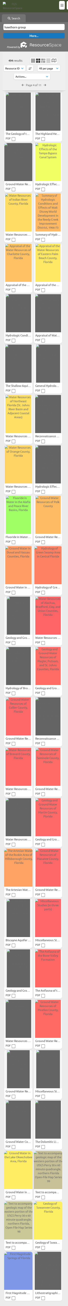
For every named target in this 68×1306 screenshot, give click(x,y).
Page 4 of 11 (34, 85)
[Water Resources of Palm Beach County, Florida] (18, 1019)
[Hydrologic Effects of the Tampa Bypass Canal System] (48, 162)
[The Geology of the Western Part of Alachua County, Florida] (18, 112)
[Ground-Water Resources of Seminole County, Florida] (48, 767)
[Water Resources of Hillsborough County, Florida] (18, 817)
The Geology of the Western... (25, 133)
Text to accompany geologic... (25, 1242)
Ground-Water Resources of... (25, 184)
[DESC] (30, 68)
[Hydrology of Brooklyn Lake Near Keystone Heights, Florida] (18, 666)
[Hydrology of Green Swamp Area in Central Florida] (48, 565)
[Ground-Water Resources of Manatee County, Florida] (48, 868)
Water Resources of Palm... (23, 1041)
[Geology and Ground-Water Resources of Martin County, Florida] (48, 817)
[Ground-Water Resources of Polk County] (48, 515)
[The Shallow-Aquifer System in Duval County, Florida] (18, 364)
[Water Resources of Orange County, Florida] (18, 464)
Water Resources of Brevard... (25, 789)
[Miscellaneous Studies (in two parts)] (48, 1069)
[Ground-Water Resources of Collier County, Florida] (18, 716)
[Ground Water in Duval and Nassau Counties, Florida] (18, 565)
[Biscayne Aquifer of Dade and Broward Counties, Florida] (18, 918)
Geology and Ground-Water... (24, 637)
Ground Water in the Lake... (23, 1192)
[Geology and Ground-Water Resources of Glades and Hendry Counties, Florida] (18, 616)
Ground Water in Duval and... (24, 587)
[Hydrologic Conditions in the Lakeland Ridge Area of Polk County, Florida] (18, 313)
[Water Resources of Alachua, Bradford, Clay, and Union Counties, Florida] (48, 616)
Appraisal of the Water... (21, 285)
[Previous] (23, 85)
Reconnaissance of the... (51, 436)
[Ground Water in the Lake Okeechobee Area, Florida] (18, 1170)
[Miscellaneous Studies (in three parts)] (48, 918)
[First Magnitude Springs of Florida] (18, 1271)
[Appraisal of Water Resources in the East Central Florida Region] (48, 313)
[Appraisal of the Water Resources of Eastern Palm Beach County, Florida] (48, 263)
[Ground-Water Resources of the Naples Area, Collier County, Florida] (18, 1069)
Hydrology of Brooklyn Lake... (25, 688)
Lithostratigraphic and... (51, 1293)
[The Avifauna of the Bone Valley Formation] (48, 968)
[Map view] (54, 61)
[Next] (45, 85)
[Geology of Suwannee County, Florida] (48, 1220)
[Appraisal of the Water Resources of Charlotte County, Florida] (18, 263)
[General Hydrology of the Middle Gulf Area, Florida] (48, 364)
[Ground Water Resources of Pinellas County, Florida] (48, 1019)
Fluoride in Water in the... (22, 537)
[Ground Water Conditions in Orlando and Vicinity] (18, 1120)
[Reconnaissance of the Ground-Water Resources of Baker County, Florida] (48, 414)
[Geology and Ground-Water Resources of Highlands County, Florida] (18, 968)
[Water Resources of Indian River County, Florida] (18, 212)
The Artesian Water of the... (24, 889)
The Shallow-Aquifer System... (25, 385)
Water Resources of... (19, 436)
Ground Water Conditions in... (25, 1141)
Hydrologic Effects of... (50, 486)
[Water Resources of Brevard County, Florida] (18, 767)
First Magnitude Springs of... (24, 1293)
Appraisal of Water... (48, 335)
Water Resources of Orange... (25, 486)
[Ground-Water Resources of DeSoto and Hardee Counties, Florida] (18, 162)
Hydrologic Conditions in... (23, 335)
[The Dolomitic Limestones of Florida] (48, 1120)
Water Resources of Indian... (24, 234)
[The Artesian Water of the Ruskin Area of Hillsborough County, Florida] (18, 868)
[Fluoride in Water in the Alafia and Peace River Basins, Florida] (18, 515)
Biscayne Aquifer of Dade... (23, 940)
